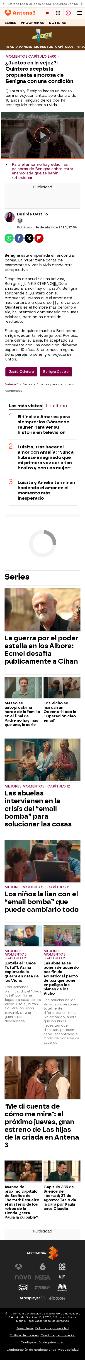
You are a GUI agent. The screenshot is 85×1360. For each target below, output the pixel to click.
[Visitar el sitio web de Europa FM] (43, 1287)
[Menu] (79, 13)
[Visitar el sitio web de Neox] (62, 1266)
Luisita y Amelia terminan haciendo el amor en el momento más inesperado (46, 490)
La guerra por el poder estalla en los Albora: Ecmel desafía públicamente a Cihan (41, 649)
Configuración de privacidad (42, 1342)
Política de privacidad (52, 1328)
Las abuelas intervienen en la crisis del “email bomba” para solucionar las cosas (38, 808)
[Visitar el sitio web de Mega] (43, 1277)
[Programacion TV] (58, 13)
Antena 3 (12, 384)
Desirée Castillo (32, 214)
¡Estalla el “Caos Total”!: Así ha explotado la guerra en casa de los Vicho (22, 972)
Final (9, 47)
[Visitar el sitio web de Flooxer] (57, 1298)
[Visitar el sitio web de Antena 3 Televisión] (23, 1266)
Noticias (57, 23)
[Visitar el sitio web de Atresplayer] (33, 1298)
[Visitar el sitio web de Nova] (23, 1277)
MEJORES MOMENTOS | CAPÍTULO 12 (37, 786)
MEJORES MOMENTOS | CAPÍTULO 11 (37, 887)
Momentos (43, 47)
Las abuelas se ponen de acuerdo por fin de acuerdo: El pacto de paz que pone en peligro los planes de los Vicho (61, 978)
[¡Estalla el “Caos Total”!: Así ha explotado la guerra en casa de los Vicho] (23, 936)
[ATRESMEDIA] (42, 1253)
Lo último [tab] (56, 405)
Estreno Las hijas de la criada (29, 3)
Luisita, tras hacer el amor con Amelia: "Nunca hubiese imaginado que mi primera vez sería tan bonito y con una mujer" (46, 457)
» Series (26, 384)
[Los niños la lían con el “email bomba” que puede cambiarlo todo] (42, 862)
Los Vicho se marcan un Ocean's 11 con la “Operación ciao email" (60, 712)
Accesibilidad (68, 1349)
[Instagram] (20, 221)
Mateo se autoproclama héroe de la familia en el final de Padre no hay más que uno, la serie (22, 714)
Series (10, 23)
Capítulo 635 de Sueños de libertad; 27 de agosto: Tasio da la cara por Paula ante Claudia (60, 1198)
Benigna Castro (56, 372)
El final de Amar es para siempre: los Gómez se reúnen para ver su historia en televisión (44, 424)
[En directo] (47, 13)
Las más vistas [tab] (25, 405)
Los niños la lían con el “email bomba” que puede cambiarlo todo (42, 901)
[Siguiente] (81, 4)
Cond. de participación (58, 1335)
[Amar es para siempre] (42, 40)
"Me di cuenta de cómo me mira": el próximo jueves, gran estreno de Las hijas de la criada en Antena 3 (42, 1125)
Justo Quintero (21, 372)
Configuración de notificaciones (31, 1349)
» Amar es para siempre (52, 384)
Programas (32, 23)
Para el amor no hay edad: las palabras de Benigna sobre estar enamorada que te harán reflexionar (42, 171)
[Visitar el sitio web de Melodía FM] (62, 1287)
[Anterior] (3, 4)
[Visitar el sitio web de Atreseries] (62, 1277)
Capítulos (64, 47)
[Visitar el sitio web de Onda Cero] (23, 1287)
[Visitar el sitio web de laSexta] (43, 1266)
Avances (24, 47)
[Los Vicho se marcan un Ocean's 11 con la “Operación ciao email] (62, 688)
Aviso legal (25, 1328)
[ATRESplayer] (68, 13)
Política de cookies (24, 1335)
